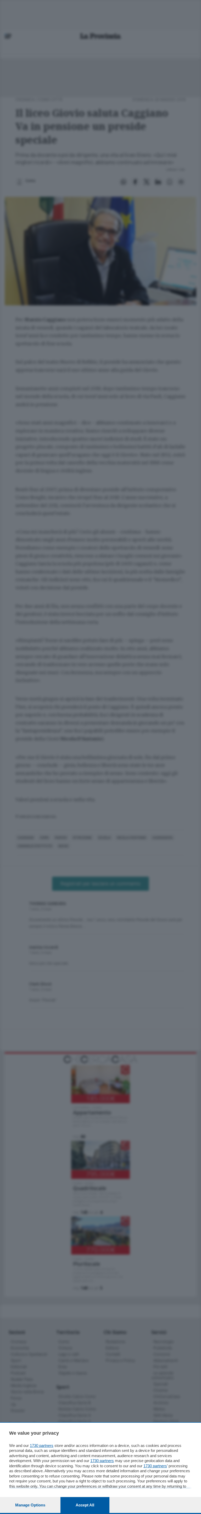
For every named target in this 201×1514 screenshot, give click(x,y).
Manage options (30, 1505)
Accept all (85, 1505)
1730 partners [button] (41, 1445)
